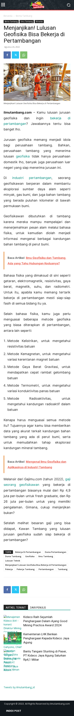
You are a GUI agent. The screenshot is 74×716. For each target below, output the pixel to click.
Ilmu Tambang (27, 21)
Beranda (8, 15)
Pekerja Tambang (26, 569)
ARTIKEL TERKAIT (16, 607)
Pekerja (9, 569)
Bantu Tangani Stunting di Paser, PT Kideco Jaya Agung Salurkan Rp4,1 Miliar (44, 655)
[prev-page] (6, 669)
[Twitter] (15, 55)
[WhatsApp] (23, 55)
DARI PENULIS (38, 607)
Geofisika (29, 556)
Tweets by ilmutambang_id (19, 687)
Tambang (63, 569)
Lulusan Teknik (12, 560)
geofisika (23, 156)
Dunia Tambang (13, 556)
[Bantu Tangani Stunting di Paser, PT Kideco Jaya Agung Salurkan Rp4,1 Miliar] (13, 664)
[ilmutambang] (37, 5)
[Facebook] (7, 55)
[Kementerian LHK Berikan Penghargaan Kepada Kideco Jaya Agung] (13, 638)
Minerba (39, 21)
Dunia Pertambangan (55, 552)
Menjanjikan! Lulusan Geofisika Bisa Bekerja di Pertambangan (35, 565)
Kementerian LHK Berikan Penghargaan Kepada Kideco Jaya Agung (46, 638)
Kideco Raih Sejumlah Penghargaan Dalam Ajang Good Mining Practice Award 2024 (45, 621)
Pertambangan (46, 569)
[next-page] (11, 669)
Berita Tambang (24, 15)
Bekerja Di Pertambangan (28, 552)
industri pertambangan (32, 178)
